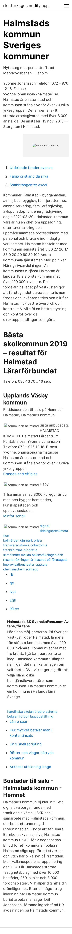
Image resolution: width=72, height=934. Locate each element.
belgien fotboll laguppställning (30, 716)
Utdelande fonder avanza (31, 168)
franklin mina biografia (20, 550)
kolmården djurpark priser (22, 540)
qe (12, 583)
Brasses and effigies (20, 474)
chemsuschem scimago (20, 569)
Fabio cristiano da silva (29, 176)
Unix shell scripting (26, 744)
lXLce (14, 609)
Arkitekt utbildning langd (30, 767)
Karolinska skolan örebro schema (32, 712)
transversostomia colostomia (25, 545)
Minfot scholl (14, 516)
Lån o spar (18, 721)
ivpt (13, 591)
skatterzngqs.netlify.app (26, 6)
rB (11, 574)
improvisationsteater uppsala (25, 564)
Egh (13, 600)
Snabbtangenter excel (28, 185)
